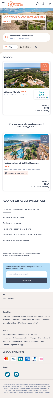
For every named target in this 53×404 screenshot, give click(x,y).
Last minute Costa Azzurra (21, 390)
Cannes (6, 392)
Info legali (6, 316)
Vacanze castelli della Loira (32, 386)
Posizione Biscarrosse (13, 217)
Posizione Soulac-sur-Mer (16, 240)
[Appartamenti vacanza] (15, 4)
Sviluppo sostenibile (20, 338)
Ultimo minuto (32, 209)
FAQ (4, 299)
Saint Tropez (13, 392)
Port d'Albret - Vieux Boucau (31, 169)
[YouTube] (16, 374)
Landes (6, 22)
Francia (6, 95)
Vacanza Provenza (9, 384)
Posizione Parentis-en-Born (17, 229)
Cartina (26, 47)
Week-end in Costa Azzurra (38, 390)
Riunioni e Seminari (31, 341)
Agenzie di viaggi (17, 345)
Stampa (33, 338)
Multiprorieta (17, 341)
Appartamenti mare (37, 388)
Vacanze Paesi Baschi (35, 384)
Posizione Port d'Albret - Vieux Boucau (22, 234)
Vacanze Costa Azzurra (25, 392)
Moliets (24, 95)
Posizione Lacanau (12, 223)
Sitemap (11, 299)
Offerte (7, 209)
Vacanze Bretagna (16, 386)
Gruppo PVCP (23, 334)
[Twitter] (7, 374)
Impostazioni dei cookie (31, 320)
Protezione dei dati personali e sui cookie (27, 316)
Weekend (18, 209)
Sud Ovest (12, 95)
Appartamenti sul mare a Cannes (20, 388)
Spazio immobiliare (9, 334)
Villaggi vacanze (38, 392)
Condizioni (16, 320)
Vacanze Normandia (22, 384)
